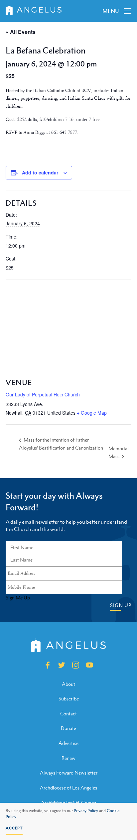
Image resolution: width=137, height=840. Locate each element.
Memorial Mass (118, 452)
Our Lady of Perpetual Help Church (43, 394)
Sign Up (120, 605)
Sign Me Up (18, 597)
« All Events (21, 32)
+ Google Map (92, 412)
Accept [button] (14, 828)
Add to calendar (40, 172)
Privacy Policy (86, 810)
